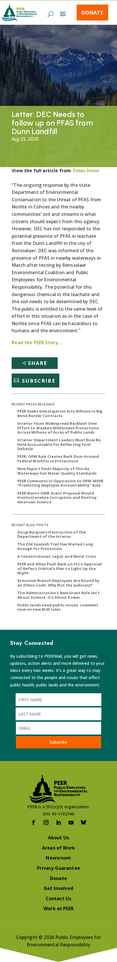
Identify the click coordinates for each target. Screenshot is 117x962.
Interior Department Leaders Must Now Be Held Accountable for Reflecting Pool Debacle (59, 444)
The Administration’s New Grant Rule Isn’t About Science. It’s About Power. (58, 595)
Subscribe (39, 380)
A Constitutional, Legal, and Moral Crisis (56, 556)
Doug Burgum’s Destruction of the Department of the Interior (51, 534)
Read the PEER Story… (36, 342)
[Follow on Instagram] (46, 822)
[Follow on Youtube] (71, 822)
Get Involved (58, 888)
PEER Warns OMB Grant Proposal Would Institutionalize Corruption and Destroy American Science (57, 497)
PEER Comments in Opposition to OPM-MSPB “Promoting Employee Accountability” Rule (60, 483)
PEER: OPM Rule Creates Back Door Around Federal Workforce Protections (58, 458)
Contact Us (59, 898)
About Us (58, 837)
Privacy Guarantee (58, 868)
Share (37, 363)
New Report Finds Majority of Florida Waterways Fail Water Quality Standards (57, 471)
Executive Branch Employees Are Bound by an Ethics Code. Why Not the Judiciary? (58, 583)
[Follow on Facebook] (33, 822)
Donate (92, 12)
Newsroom (58, 858)
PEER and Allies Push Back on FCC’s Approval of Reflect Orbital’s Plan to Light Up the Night (59, 568)
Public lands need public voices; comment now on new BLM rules (57, 607)
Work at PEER (58, 908)
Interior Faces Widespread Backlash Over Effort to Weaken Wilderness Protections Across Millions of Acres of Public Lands (58, 428)
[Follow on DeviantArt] (83, 822)
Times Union (86, 170)
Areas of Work (58, 848)
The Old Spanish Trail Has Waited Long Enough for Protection (55, 546)
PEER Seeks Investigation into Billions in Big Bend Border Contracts (60, 413)
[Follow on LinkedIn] (58, 822)
